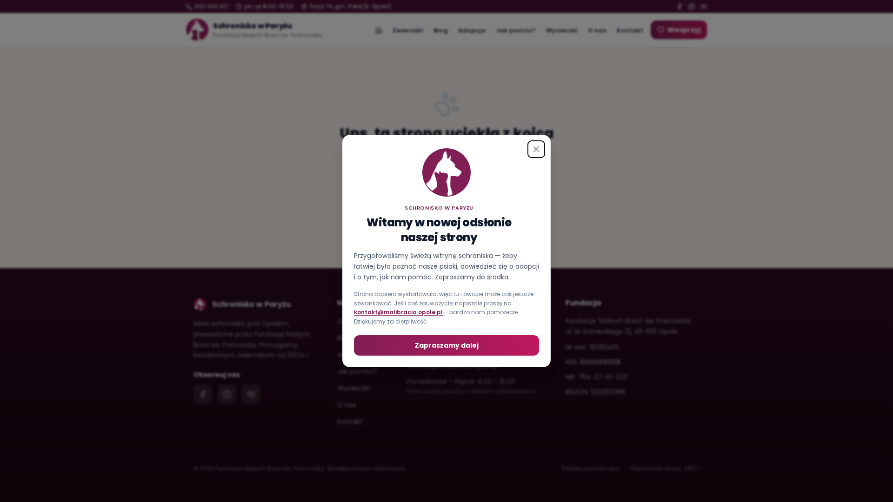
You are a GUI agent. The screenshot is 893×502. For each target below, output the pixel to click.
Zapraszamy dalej (447, 345)
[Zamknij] (536, 149)
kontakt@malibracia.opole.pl (398, 312)
